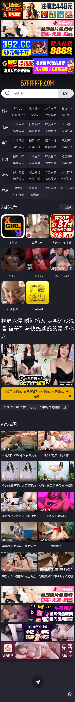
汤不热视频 (67, 188)
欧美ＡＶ (50, 124)
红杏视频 (18, 195)
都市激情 (18, 172)
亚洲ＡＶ (18, 124)
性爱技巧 (67, 179)
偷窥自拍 (18, 156)
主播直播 (50, 131)
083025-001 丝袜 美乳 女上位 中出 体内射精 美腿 (35, 407)
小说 (5, 175)
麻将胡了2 (18, 115)
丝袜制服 (34, 131)
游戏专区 (67, 108)
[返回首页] (70, 694)
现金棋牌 (50, 115)
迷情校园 (18, 179)
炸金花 (34, 115)
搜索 (66, 93)
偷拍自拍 (34, 140)
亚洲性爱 (18, 140)
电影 (5, 143)
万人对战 (50, 108)
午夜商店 (34, 188)
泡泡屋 (34, 195)
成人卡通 (50, 140)
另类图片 (67, 163)
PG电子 (18, 108)
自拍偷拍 (34, 124)
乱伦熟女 (50, 147)
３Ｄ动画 (67, 124)
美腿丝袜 (18, 163)
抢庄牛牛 (67, 115)
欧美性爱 (67, 140)
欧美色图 (50, 156)
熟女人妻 (18, 131)
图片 (5, 159)
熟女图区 (50, 163)
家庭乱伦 (34, 172)
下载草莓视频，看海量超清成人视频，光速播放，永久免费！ (37, 393)
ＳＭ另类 (67, 131)
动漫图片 (67, 156)
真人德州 (34, 108)
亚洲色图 (34, 156)
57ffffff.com (37, 83)
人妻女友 (50, 172)
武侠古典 (67, 172)
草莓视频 (50, 188)
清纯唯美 (34, 163)
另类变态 (67, 147)
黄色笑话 (50, 179)
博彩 (5, 111)
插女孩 (18, 188)
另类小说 (34, 179)
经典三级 (34, 147)
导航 (5, 191)
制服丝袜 (18, 147)
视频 (5, 127)
